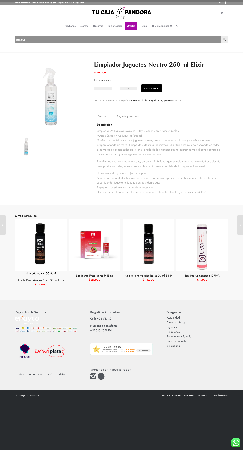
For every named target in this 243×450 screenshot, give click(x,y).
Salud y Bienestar (177, 341)
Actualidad (173, 318)
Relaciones (173, 332)
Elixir (146, 100)
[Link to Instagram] (220, 24)
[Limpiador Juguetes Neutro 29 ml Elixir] (240, 225)
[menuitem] (70, 25)
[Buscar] (177, 25)
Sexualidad (173, 346)
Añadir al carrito (151, 88)
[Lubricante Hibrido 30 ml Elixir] (3, 225)
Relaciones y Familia (179, 336)
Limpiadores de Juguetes (159, 100)
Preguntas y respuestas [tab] (128, 116)
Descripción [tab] (104, 116)
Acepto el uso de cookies (173, 7)
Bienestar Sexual (136, 100)
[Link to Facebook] (225, 24)
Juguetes (172, 327)
